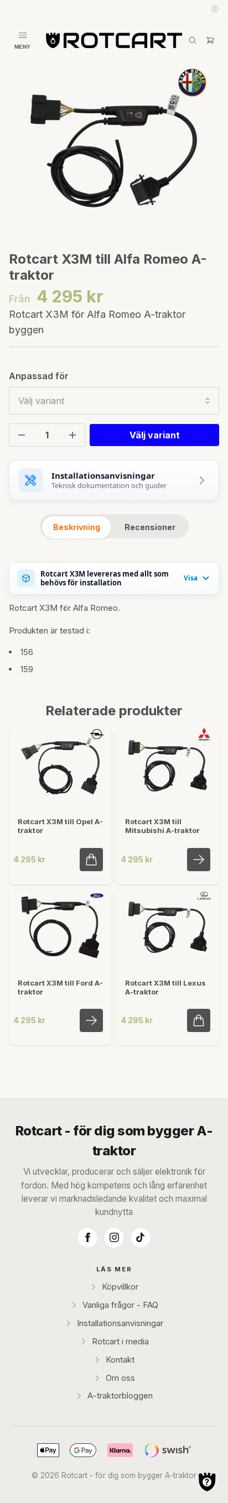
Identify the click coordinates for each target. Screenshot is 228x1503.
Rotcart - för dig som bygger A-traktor (114, 1141)
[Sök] (192, 40)
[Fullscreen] (114, 151)
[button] (200, 155)
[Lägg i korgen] (91, 859)
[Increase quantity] (72, 435)
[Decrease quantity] (21, 435)
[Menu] (22, 40)
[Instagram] (114, 1237)
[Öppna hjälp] (207, 1482)
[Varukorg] (210, 40)
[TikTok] (140, 1237)
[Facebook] (87, 1237)
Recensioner (150, 527)
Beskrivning (76, 527)
